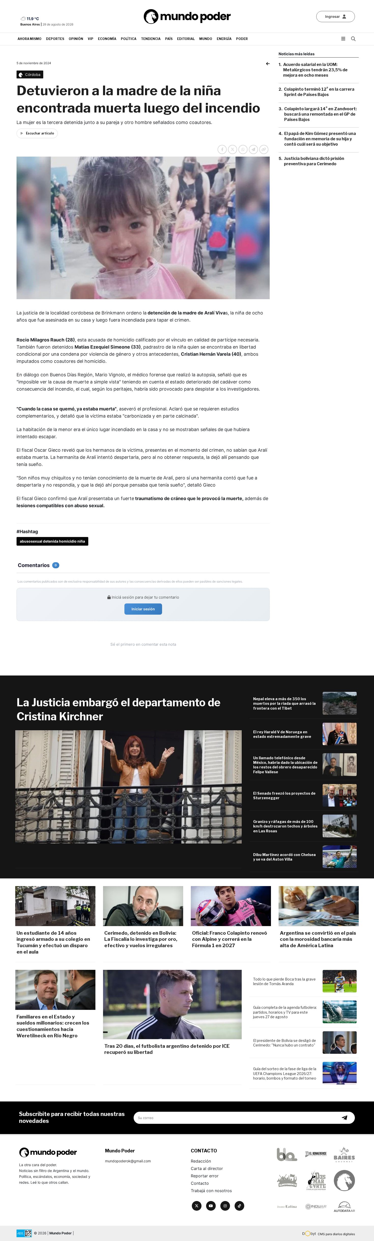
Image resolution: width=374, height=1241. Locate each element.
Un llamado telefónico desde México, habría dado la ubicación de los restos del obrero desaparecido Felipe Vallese (285, 765)
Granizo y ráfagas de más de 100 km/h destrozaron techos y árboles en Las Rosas (285, 826)
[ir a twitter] (197, 1206)
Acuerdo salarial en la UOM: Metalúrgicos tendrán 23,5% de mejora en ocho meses (315, 70)
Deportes (55, 39)
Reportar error (205, 1175)
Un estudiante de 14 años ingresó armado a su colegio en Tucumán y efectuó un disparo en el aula (53, 942)
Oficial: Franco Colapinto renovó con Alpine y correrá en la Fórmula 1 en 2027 (229, 939)
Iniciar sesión (143, 609)
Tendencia (151, 39)
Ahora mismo (29, 39)
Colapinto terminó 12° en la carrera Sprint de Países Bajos (319, 92)
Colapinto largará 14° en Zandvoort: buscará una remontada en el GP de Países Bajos (320, 114)
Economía (107, 39)
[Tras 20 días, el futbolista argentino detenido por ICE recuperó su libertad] (172, 1004)
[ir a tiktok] (239, 1206)
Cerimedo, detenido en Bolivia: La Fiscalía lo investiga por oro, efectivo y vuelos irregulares (140, 939)
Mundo (205, 39)
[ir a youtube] (211, 1206)
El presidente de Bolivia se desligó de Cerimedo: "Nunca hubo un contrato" (284, 1042)
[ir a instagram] (225, 1206)
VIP (90, 39)
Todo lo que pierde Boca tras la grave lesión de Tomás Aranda (284, 981)
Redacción (201, 1161)
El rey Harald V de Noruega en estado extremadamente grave (282, 734)
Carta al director (207, 1168)
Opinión (76, 39)
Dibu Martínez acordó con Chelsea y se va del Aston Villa (284, 856)
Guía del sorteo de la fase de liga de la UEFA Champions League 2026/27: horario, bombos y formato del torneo (284, 1073)
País (168, 39)
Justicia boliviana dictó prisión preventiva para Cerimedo (314, 161)
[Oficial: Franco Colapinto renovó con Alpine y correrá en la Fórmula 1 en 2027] (231, 906)
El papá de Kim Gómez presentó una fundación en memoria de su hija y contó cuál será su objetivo (320, 139)
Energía (224, 39)
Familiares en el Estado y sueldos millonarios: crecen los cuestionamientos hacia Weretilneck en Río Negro (53, 1026)
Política (128, 39)
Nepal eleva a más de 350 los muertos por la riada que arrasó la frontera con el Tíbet (284, 703)
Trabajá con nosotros (211, 1190)
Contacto (200, 1183)
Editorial (186, 39)
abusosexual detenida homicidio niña (52, 541)
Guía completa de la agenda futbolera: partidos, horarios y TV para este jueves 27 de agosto (285, 1012)
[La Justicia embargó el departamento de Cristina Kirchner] (128, 786)
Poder (242, 39)
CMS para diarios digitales (336, 1234)
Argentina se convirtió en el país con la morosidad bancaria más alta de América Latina (318, 939)
